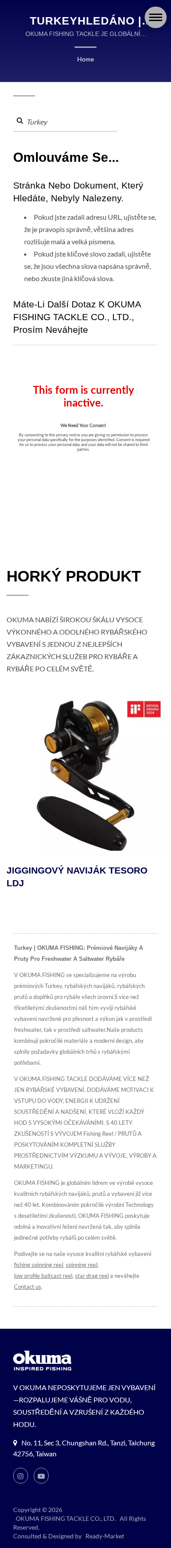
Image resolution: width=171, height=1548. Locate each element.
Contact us (27, 1286)
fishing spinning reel (38, 1264)
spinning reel (81, 1264)
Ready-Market (105, 1536)
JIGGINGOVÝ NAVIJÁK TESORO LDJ (77, 876)
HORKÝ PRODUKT (74, 576)
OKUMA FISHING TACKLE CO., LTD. (66, 1518)
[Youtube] (41, 1476)
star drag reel (92, 1275)
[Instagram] (20, 1476)
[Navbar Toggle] (156, 17)
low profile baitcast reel (43, 1275)
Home (85, 59)
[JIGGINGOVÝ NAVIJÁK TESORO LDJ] (85, 776)
